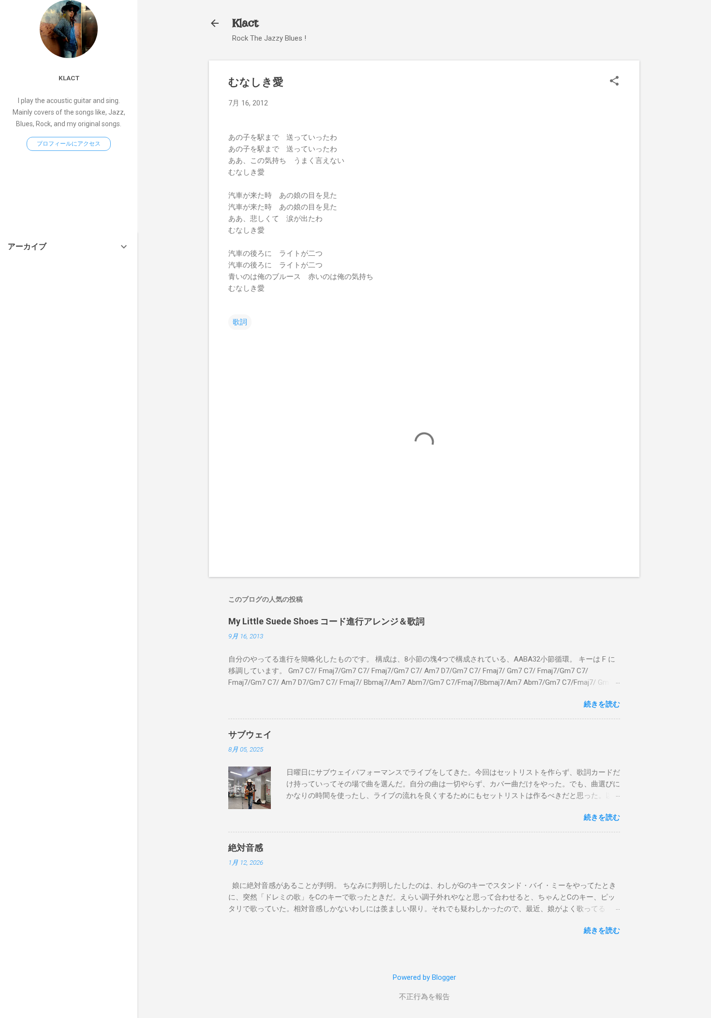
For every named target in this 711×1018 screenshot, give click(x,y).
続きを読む (602, 704)
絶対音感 (245, 847)
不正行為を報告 (424, 996)
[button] (614, 82)
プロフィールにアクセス (69, 143)
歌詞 (240, 322)
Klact (245, 23)
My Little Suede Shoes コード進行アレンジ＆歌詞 (326, 621)
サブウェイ (250, 734)
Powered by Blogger (424, 977)
